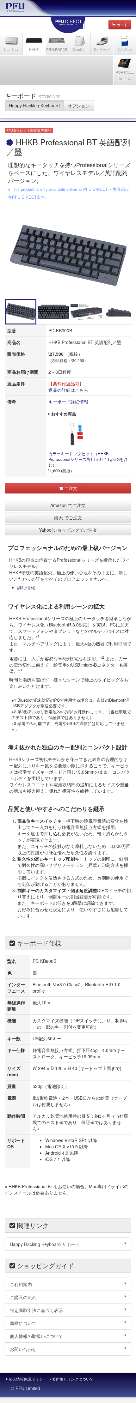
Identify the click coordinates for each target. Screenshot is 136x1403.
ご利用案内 (21, 1284)
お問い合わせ (23, 1349)
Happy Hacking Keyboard (34, 105)
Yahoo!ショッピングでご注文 (68, 530)
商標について (23, 1323)
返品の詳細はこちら (68, 390)
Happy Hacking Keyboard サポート (45, 1244)
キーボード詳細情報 (68, 401)
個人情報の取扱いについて (36, 1336)
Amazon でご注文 (68, 505)
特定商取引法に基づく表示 (36, 1310)
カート (122, 24)
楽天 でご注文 (68, 517)
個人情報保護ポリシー (27, 1379)
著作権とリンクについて (72, 1379)
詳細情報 (26, 587)
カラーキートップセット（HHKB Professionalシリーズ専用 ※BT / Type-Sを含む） (88, 459)
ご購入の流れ (23, 1297)
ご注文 (70, 488)
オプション (79, 105)
